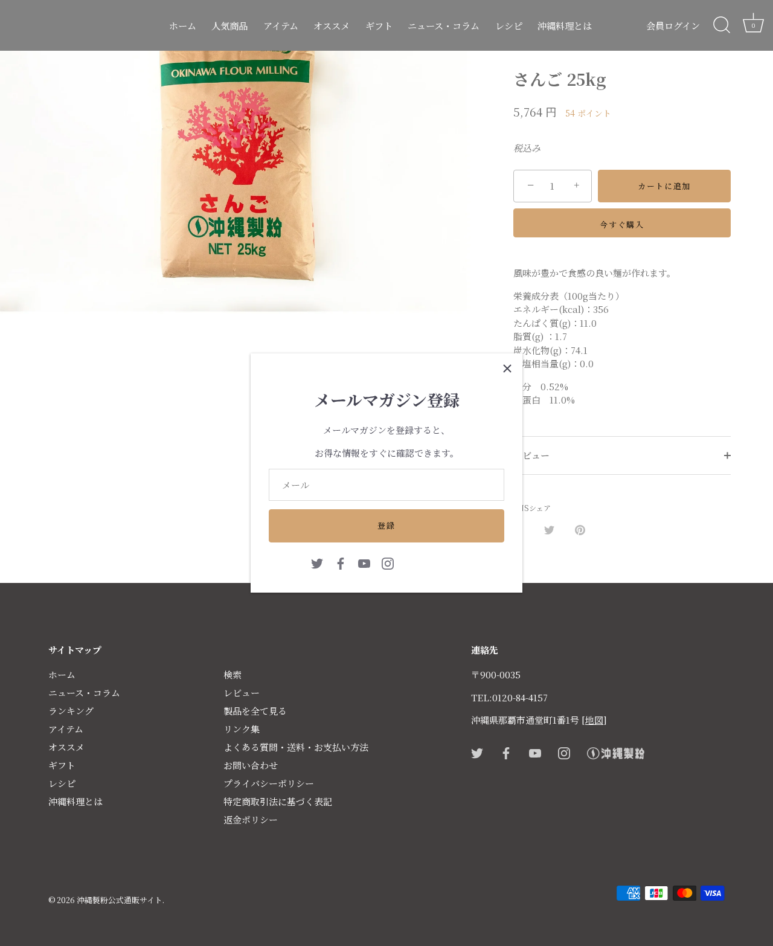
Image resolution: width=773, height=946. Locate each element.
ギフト (379, 25)
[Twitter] (317, 562)
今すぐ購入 (622, 224)
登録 (386, 525)
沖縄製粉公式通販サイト (119, 900)
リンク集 (241, 728)
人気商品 (229, 25)
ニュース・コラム (444, 25)
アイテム (280, 25)
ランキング (71, 710)
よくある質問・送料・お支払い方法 (295, 747)
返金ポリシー (250, 819)
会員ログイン (673, 25)
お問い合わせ (250, 765)
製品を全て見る (255, 710)
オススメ (331, 25)
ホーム (182, 25)
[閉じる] (507, 368)
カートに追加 (664, 185)
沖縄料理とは (564, 25)
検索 (232, 674)
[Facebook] (341, 562)
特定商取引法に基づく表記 (277, 801)
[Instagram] (388, 562)
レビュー (531, 455)
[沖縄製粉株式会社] (434, 562)
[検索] (721, 25)
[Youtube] (364, 562)
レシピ (508, 25)
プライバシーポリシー (268, 783)
